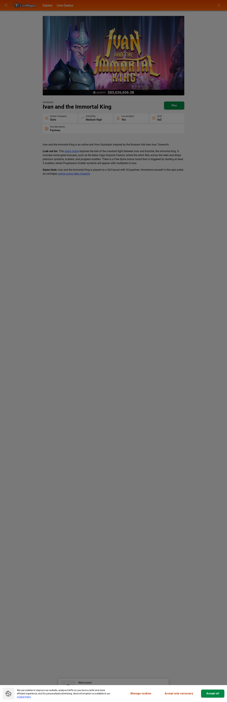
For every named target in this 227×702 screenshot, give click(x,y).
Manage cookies (140, 693)
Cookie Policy (24, 697)
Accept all (212, 693)
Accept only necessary (179, 693)
